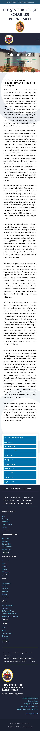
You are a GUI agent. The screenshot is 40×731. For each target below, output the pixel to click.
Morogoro (6, 572)
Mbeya (4, 569)
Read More (6, 530)
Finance (32, 661)
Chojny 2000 (8, 460)
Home (6, 498)
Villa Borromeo (7, 605)
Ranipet (4, 586)
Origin (6, 488)
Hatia (4, 628)
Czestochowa (7, 524)
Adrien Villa (6, 583)
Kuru (3, 630)
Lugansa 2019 (9, 482)
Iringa (4, 563)
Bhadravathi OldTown (10, 614)
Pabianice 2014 (9, 473)
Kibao (4, 566)
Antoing (5, 519)
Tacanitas (5, 541)
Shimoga (5, 608)
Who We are (15, 498)
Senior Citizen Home (24, 500)
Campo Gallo (6, 544)
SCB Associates (9, 503)
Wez (3, 516)
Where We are (9, 500)
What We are (28, 498)
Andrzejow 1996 (9, 446)
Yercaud (5, 589)
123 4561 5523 (11, 2)
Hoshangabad (7, 633)
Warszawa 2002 (9, 464)
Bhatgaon (5, 636)
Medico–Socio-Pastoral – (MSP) (15, 661)
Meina (4, 527)
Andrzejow (6, 522)
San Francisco (7, 547)
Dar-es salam (6, 561)
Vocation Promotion (25, 503)
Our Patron (28, 488)
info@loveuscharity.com (26, 2)
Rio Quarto (6, 538)
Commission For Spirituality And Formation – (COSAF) (19, 654)
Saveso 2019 (8, 477)
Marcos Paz (6, 549)
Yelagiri (4, 594)
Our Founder (15, 488)
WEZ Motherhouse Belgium (13, 438)
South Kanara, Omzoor (10, 616)
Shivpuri (5, 639)
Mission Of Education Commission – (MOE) (19, 658)
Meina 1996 (8, 455)
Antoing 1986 (8, 442)
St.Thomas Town (8, 611)
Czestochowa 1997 (10, 451)
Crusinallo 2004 (9, 468)
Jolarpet (5, 591)
